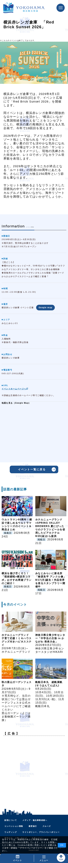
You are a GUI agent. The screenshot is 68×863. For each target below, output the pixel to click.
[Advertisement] (34, 772)
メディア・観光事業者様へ (34, 820)
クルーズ (47, 826)
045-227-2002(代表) (13, 373)
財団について (10, 820)
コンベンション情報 (13, 826)
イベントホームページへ (14, 389)
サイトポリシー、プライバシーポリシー (41, 832)
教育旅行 (33, 826)
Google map (45, 307)
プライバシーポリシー (31, 848)
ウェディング (10, 832)
